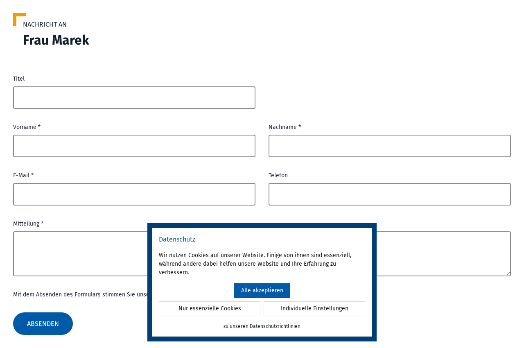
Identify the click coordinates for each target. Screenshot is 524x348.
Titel (19, 78)
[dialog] (262, 282)
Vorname (27, 127)
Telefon (278, 175)
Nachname (285, 127)
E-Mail (23, 175)
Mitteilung (28, 223)
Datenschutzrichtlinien (275, 326)
